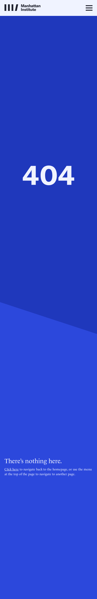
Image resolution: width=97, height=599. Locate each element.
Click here (12, 469)
